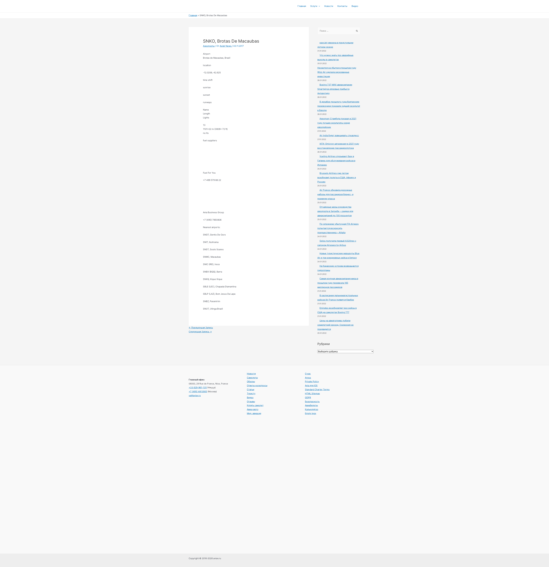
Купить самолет (255, 405)
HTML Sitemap (312, 393)
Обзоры (251, 381)
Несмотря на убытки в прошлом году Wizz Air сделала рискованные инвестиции (336, 72)
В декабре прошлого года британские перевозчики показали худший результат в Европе (338, 106)
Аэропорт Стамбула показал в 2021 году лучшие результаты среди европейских (336, 123)
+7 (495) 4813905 (198, 391)
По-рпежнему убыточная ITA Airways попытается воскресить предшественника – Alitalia (338, 228)
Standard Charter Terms (317, 389)
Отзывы (251, 401)
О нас (308, 373)
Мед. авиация (254, 413)
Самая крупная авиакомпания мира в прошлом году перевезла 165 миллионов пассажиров (337, 283)
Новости (328, 6)
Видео (355, 6)
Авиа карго (252, 409)
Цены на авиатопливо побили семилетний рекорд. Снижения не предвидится (335, 325)
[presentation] (318, 6)
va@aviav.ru (195, 395)
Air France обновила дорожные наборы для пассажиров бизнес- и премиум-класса (335, 194)
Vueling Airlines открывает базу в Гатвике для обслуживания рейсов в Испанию (336, 160)
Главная (302, 6)
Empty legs (310, 413)
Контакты (342, 6)
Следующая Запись (200, 331)
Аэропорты (209, 46)
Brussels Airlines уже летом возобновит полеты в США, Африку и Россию (336, 177)
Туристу (251, 393)
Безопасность (312, 401)
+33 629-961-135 (198, 387)
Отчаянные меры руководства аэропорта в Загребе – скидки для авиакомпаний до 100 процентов (335, 211)
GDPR (308, 397)
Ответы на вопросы (257, 385)
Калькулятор (311, 409)
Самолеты (252, 377)
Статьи (250, 389)
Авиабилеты (311, 405)
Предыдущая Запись (201, 327)
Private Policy (312, 381)
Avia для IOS (311, 385)
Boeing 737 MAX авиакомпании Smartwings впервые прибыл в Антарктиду (334, 89)
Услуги (313, 6)
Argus (308, 377)
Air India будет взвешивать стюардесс (339, 135)
